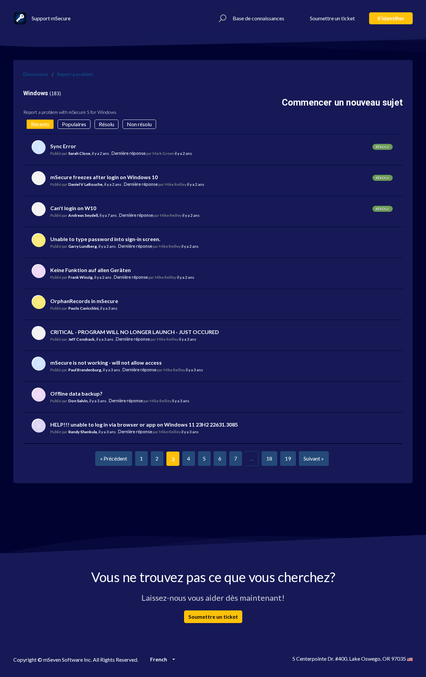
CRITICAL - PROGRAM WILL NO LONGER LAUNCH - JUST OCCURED (134, 332)
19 (288, 458)
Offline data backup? (76, 393)
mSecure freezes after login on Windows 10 (104, 177)
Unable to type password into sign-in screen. (105, 239)
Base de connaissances (258, 18)
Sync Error (63, 146)
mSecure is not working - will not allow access (106, 362)
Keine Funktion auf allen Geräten (90, 270)
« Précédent (113, 458)
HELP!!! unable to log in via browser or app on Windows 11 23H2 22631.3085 (144, 424)
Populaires (74, 124)
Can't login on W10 (73, 208)
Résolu (106, 124)
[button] (221, 18)
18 (269, 458)
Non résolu (139, 124)
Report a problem (75, 74)
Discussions (35, 74)
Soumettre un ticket (332, 18)
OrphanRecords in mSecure (84, 301)
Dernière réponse (128, 153)
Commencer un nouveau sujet (342, 102)
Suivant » (314, 458)
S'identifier (390, 18)
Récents (40, 124)
